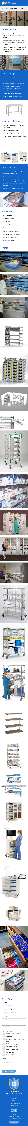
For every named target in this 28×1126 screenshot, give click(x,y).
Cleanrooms (9, 1036)
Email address (5, 1017)
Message (4, 1058)
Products (4, 8)
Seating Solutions (11, 1055)
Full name (4, 1002)
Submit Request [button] (8, 1071)
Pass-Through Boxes (12, 1049)
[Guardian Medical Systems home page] (9, 3)
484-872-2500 (15, 1116)
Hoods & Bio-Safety (11, 1046)
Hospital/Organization (7, 1009)
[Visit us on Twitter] (12, 1110)
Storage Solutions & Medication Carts (15, 1040)
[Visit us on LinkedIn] (15, 1110)
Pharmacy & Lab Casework (13, 1033)
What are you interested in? (9, 1031)
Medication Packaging (12, 1044)
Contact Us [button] (14, 1122)
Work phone (5, 1024)
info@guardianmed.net (15, 1118)
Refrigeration (10, 1052)
